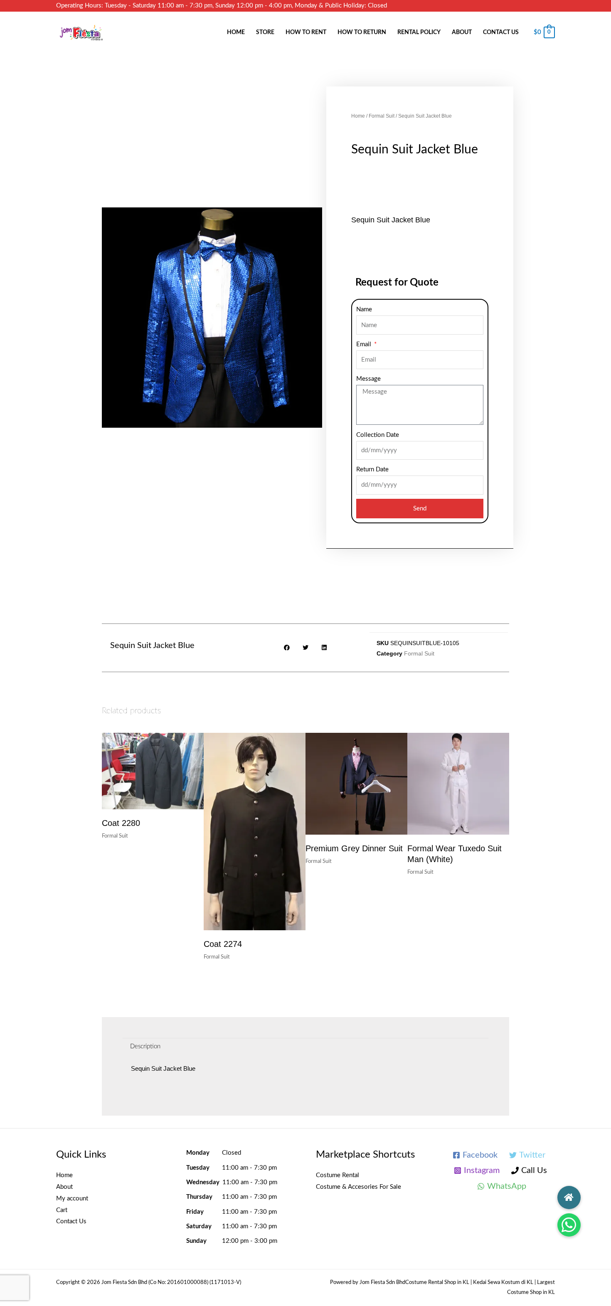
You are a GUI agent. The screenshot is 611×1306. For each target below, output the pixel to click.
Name (364, 309)
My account (72, 1198)
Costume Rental (337, 1175)
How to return (362, 32)
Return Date (372, 469)
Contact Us (501, 32)
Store (265, 32)
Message (368, 379)
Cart (61, 1210)
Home (236, 32)
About (462, 32)
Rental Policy (419, 32)
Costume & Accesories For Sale (358, 1187)
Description (145, 1046)
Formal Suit (381, 116)
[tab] (145, 1046)
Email (364, 344)
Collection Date (377, 435)
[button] (569, 1225)
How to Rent (306, 32)
